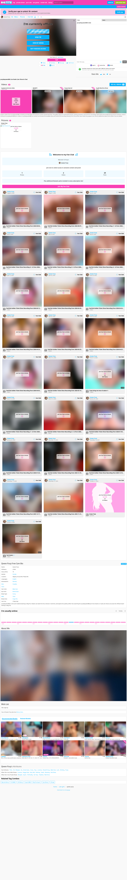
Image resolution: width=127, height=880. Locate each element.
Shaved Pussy (46, 770)
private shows (20, 2)
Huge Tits (15, 599)
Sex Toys (36, 775)
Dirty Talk (32, 772)
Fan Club (30, 17)
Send (124, 62)
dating (50, 2)
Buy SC (53, 65)
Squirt (24, 775)
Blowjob (18, 770)
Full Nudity (30, 775)
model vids (44, 2)
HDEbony (20, 782)
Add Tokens (60, 57)
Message (62, 63)
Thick (14, 596)
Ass (21, 770)
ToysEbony (45, 782)
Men (2, 584)
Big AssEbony (5, 782)
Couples (15, 584)
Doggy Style (26, 772)
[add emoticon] (120, 61)
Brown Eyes (16, 591)
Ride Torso (47, 775)
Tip (56, 60)
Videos (16, 17)
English (14, 579)
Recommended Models (9, 719)
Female (14, 574)
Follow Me (123, 563)
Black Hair (15, 589)
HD (14, 770)
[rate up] (100, 74)
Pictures (23, 17)
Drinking (62, 770)
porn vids (29, 2)
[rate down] (107, 74)
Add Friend (71, 63)
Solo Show (53, 772)
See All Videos (117, 84)
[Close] (125, 17)
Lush (58, 770)
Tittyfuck (41, 775)
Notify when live (38, 31)
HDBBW (13, 782)
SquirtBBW (28, 782)
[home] (6, 2)
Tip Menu (53, 63)
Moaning (47, 772)
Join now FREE (120, 2)
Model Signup (121, 6)
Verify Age (120, 12)
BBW (2, 596)
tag (14, 2)
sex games (36, 2)
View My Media (38, 43)
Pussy (66, 770)
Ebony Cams (20, 712)
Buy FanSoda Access (38, 49)
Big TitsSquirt (36, 782)
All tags (52, 782)
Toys (35, 770)
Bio (12, 17)
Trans (2, 586)
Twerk (42, 772)
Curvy (14, 594)
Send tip (38, 37)
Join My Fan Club (63, 186)
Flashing (38, 772)
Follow (43, 63)
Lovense (39, 770)
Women (15, 581)
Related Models (25, 719)
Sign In (110, 2)
